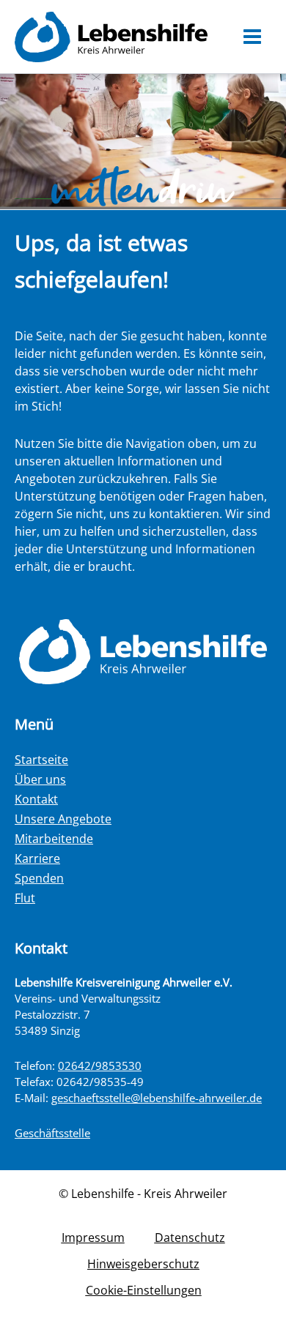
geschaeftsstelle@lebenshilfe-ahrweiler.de (156, 1097)
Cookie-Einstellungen (144, 1290)
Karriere (37, 858)
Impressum (93, 1237)
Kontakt (36, 799)
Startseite (41, 760)
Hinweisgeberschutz (143, 1264)
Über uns (40, 779)
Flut (25, 898)
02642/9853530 (100, 1065)
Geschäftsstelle (52, 1133)
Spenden (39, 878)
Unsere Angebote (63, 819)
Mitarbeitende (54, 839)
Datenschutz (190, 1237)
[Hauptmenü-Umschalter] (252, 36)
